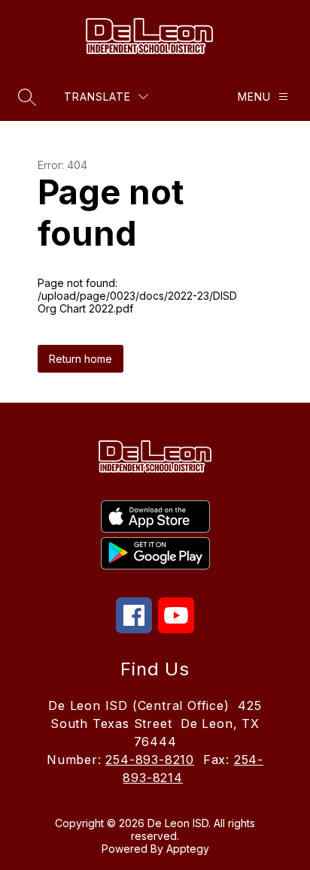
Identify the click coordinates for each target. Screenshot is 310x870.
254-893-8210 (149, 759)
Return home (80, 358)
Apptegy (187, 848)
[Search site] (27, 97)
